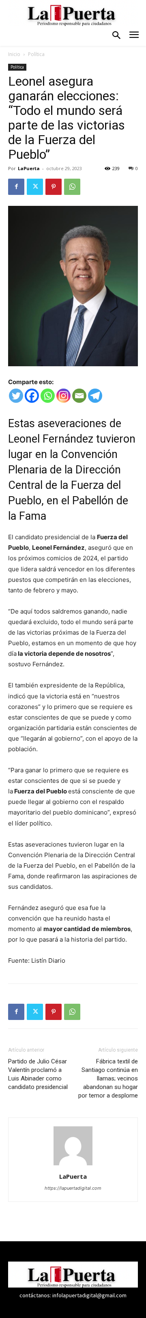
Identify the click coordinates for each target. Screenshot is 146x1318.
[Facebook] (16, 187)
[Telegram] (95, 396)
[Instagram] (63, 396)
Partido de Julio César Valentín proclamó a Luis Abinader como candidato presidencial (38, 1074)
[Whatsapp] (48, 396)
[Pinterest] (53, 187)
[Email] (79, 396)
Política (36, 54)
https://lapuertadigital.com (73, 1188)
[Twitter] (35, 187)
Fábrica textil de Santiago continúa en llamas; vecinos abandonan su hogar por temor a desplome (108, 1078)
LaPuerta (29, 168)
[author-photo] (73, 1165)
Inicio (14, 54)
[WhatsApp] (72, 187)
